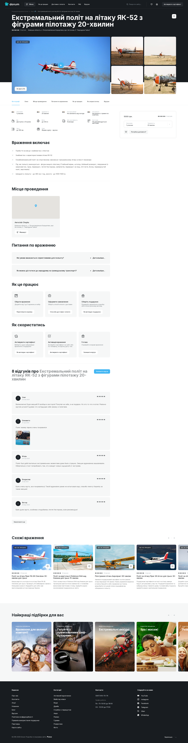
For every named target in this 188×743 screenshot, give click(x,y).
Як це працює (43, 4)
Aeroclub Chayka (22, 222)
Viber (143, 711)
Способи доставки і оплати (60, 312)
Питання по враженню (59, 101)
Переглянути (22, 665)
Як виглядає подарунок (92, 312)
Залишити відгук (90, 352)
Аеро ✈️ (33, 11)
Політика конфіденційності (22, 717)
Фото (56, 727)
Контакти (71, 4)
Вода (56, 703)
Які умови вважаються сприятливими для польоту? (53, 258)
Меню (31, 4)
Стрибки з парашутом (62, 710)
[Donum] (12, 4)
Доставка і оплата (58, 4)
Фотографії (16, 101)
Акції (14, 703)
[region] (36, 207)
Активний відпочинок (62, 696)
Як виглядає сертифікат (25, 352)
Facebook (145, 703)
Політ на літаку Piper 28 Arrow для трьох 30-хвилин (156, 577)
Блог (13, 710)
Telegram (144, 707)
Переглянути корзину (24, 312)
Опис (26, 101)
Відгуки (87, 4)
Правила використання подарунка (25, 720)
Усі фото (21, 89)
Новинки (15, 706)
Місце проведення (40, 101)
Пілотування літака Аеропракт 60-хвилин (113, 576)
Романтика (58, 724)
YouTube (144, 696)
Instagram (145, 699)
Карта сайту (16, 727)
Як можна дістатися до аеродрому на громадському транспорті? (53, 271)
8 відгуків (23, 30)
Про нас (15, 696)
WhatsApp (145, 715)
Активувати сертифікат (172, 4)
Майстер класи (60, 699)
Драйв (56, 706)
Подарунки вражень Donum (20, 11)
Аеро (56, 713)
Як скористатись (93, 101)
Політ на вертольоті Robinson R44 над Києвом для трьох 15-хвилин (69, 577)
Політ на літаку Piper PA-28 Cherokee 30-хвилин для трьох (29, 577)
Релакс (56, 717)
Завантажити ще (19, 522)
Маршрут (22, 232)
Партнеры (16, 724)
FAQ (79, 4)
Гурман (56, 720)
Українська (168, 737)
